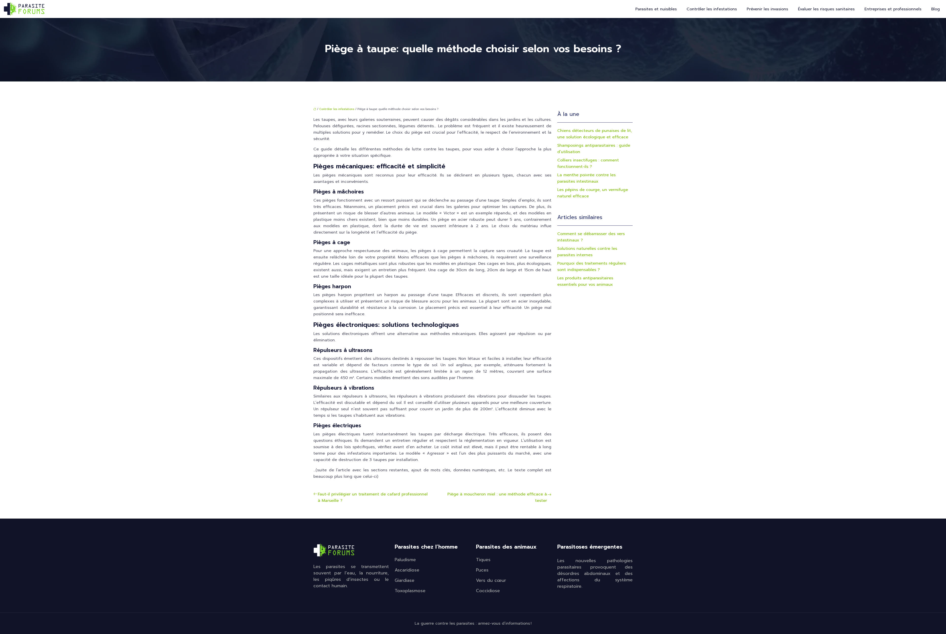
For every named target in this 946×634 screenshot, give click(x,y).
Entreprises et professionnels (892, 9)
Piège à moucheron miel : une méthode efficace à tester (497, 497)
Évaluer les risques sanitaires (826, 9)
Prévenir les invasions (767, 9)
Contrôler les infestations (712, 9)
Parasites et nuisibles (656, 9)
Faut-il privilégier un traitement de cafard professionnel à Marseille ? (373, 497)
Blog (935, 9)
